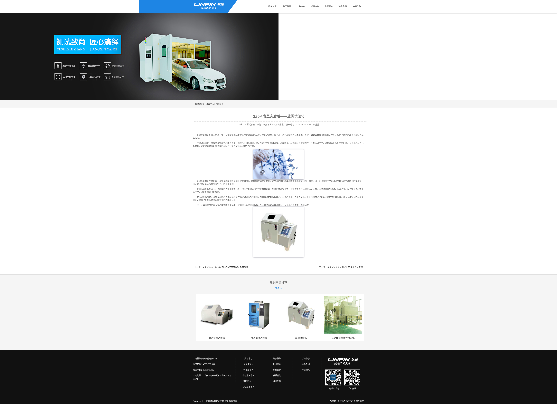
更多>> (278, 288)
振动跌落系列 (248, 387)
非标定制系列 (248, 375)
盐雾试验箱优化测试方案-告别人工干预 (345, 267)
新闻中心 (315, 6)
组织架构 (277, 381)
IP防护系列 (248, 381)
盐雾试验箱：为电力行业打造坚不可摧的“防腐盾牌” (225, 267)
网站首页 (272, 6)
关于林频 (287, 6)
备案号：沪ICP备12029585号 (342, 401)
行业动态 (306, 370)
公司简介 (277, 364)
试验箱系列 (248, 364)
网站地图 (360, 401)
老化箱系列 (248, 370)
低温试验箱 (200, 104)
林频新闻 (219, 104)
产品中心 (301, 6)
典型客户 (329, 6)
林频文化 (277, 370)
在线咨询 (357, 6)
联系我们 (343, 6)
